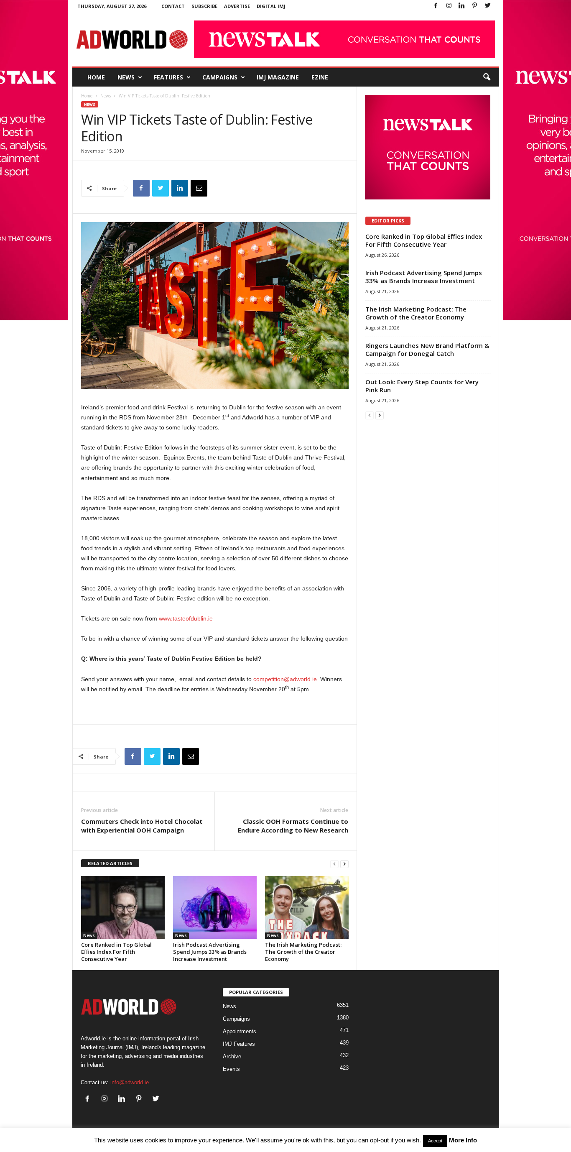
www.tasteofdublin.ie (186, 618)
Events (231, 1069)
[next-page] (344, 863)
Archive (232, 1056)
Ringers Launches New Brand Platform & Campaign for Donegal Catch (427, 349)
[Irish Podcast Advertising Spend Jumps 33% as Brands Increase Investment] (215, 907)
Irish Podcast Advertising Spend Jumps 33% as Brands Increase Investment (210, 952)
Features (168, 77)
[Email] (199, 188)
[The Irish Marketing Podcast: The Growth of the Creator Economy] (307, 907)
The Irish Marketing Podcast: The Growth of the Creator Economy (303, 952)
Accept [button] (435, 1140)
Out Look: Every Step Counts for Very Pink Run (422, 386)
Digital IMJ (271, 6)
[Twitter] (488, 6)
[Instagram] (449, 6)
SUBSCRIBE (204, 6)
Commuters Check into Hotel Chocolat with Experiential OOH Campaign (142, 825)
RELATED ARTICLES (110, 863)
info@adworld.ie (129, 1082)
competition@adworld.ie (285, 679)
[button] (486, 77)
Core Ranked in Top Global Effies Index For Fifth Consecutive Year (116, 952)
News (126, 77)
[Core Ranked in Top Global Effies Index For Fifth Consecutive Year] (123, 907)
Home (96, 77)
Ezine (319, 77)
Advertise (237, 6)
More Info (463, 1140)
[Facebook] (436, 6)
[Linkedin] (462, 6)
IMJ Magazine (278, 77)
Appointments (239, 1031)
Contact (173, 6)
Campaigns (219, 77)
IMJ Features (239, 1044)
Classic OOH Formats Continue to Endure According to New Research (293, 825)
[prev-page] (334, 863)
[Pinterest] (475, 6)
